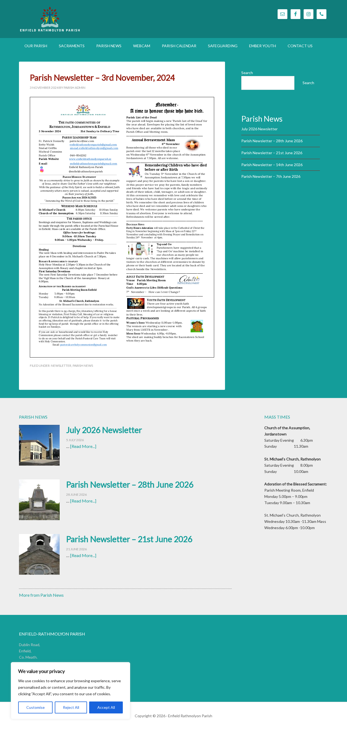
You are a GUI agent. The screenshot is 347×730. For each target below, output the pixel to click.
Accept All (106, 707)
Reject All (71, 707)
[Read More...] (83, 446)
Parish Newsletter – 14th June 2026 (272, 164)
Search (247, 72)
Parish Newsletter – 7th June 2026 (270, 176)
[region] (70, 690)
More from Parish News (41, 595)
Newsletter (61, 366)
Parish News (83, 366)
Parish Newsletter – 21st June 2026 (271, 152)
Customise (35, 707)
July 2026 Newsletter (259, 129)
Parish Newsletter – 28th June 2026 (272, 140)
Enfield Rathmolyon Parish (78, 19)
